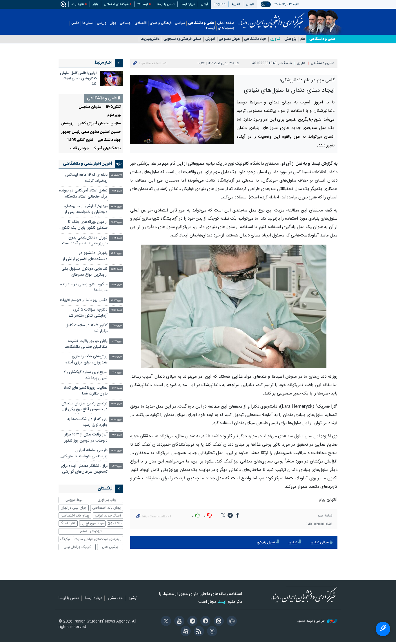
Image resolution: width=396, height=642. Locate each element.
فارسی (250, 4)
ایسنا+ (210, 28)
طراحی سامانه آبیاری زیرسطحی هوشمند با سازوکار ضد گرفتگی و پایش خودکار (85, 453)
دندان (292, 542)
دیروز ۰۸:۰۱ (117, 435)
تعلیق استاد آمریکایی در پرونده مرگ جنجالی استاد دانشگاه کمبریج (83, 194)
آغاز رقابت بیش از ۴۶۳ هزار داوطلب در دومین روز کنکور (86, 438)
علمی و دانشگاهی (201, 23)
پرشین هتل (110, 547)
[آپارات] (185, 631)
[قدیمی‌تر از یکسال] (111, 78)
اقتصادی (141, 23)
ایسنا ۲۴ (142, 4)
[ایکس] (165, 621)
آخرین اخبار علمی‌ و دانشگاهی (87, 163)
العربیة (236, 4)
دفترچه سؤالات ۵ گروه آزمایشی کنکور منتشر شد (88, 313)
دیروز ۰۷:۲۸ (116, 451)
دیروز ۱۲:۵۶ (116, 310)
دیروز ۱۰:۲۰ (117, 388)
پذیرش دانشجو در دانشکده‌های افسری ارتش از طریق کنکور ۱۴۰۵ (85, 256)
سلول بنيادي (266, 542)
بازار (95, 4)
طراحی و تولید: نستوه (311, 621)
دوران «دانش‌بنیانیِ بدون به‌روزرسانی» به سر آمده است (85, 241)
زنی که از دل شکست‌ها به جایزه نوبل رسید (87, 422)
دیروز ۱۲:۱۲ (117, 341)
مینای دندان (319, 542)
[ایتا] (218, 621)
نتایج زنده (78, 4)
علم (302, 39)
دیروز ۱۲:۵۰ (117, 326)
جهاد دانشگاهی (255, 39)
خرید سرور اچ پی (92, 523)
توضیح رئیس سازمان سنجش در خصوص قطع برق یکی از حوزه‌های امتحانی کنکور (84, 407)
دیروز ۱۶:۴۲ (116, 222)
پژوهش (290, 39)
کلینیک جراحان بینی (77, 547)
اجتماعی (126, 23)
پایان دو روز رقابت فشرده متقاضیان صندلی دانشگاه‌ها (86, 344)
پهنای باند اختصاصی (106, 508)
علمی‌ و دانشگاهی (322, 39)
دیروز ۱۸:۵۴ (116, 191)
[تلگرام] (191, 621)
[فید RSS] (198, 631)
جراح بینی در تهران (73, 508)
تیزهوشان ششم (90, 531)
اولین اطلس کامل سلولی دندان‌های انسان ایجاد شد (78, 78)
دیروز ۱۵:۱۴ (116, 285)
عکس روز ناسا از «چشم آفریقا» (84, 300)
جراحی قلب (79, 149)
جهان (113, 23)
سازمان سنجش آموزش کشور (99, 124)
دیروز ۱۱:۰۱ (117, 372)
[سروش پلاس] (204, 621)
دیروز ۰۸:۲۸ (116, 420)
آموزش (210, 39)
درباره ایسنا (188, 4)
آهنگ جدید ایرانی (108, 516)
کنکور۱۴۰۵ (113, 107)
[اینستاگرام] (211, 631)
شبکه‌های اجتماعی (116, 4)
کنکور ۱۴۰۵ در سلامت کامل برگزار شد (87, 328)
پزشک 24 (115, 523)
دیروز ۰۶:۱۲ (117, 466)
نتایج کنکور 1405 (80, 140)
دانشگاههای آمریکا (107, 149)
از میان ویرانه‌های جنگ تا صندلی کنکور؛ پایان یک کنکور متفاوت (85, 225)
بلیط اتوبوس (74, 500)
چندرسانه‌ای (226, 28)
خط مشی (115, 598)
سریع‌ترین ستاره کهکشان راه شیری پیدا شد (86, 375)
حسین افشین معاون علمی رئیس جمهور (91, 132)
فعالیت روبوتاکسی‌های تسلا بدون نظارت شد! (86, 391)
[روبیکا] (231, 621)
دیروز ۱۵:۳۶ (116, 269)
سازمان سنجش (90, 107)
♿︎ (383, 629)
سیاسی (180, 23)
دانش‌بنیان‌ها (150, 39)
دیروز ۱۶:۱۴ (117, 238)
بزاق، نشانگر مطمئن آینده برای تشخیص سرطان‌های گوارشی (84, 469)
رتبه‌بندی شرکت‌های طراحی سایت (98, 539)
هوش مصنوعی (229, 39)
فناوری (275, 39)
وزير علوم (114, 115)
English (220, 4)
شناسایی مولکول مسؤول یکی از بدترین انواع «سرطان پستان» (84, 272)
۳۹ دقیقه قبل (116, 175)
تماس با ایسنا (166, 4)
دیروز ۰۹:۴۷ (116, 404)
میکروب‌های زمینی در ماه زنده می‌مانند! (84, 287)
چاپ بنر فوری (107, 500)
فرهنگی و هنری (161, 23)
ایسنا (271, 18)
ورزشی (101, 23)
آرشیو (204, 4)
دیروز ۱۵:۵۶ (116, 253)
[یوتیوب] (178, 621)
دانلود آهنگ (68, 523)
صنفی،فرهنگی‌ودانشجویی (182, 39)
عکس (75, 23)
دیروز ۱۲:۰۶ (117, 357)
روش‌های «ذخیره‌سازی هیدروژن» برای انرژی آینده (87, 359)
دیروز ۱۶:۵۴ (116, 207)
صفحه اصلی (226, 23)
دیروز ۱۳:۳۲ (116, 300)
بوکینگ (65, 539)
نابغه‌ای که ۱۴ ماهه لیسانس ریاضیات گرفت (86, 178)
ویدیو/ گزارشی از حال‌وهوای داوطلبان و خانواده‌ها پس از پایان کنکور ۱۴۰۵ (86, 209)
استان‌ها (88, 23)
